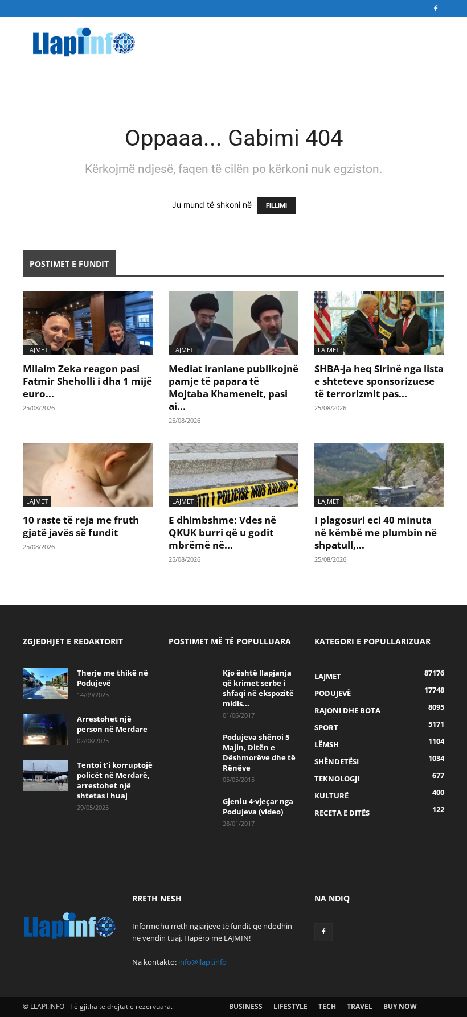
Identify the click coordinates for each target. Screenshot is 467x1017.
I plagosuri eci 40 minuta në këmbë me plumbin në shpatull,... (375, 532)
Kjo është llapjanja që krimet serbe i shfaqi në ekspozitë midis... (258, 688)
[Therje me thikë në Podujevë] (45, 683)
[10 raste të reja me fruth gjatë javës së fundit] (88, 475)
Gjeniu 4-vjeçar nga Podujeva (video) (258, 806)
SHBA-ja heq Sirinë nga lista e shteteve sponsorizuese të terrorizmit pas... (379, 381)
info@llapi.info (202, 962)
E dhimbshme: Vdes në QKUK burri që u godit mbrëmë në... (222, 532)
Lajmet (37, 349)
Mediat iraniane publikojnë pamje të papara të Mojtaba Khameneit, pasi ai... (233, 387)
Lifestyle (290, 1006)
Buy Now (400, 1006)
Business (246, 1006)
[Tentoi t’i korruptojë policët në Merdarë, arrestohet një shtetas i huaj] (45, 775)
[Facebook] (435, 8)
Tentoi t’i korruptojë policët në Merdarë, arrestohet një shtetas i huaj (115, 780)
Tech (327, 1006)
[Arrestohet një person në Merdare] (45, 729)
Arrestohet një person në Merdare (112, 724)
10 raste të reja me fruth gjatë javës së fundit (81, 526)
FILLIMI (276, 205)
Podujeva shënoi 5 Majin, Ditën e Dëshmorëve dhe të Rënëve (259, 752)
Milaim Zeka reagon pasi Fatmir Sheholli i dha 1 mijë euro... (87, 381)
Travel (359, 1006)
